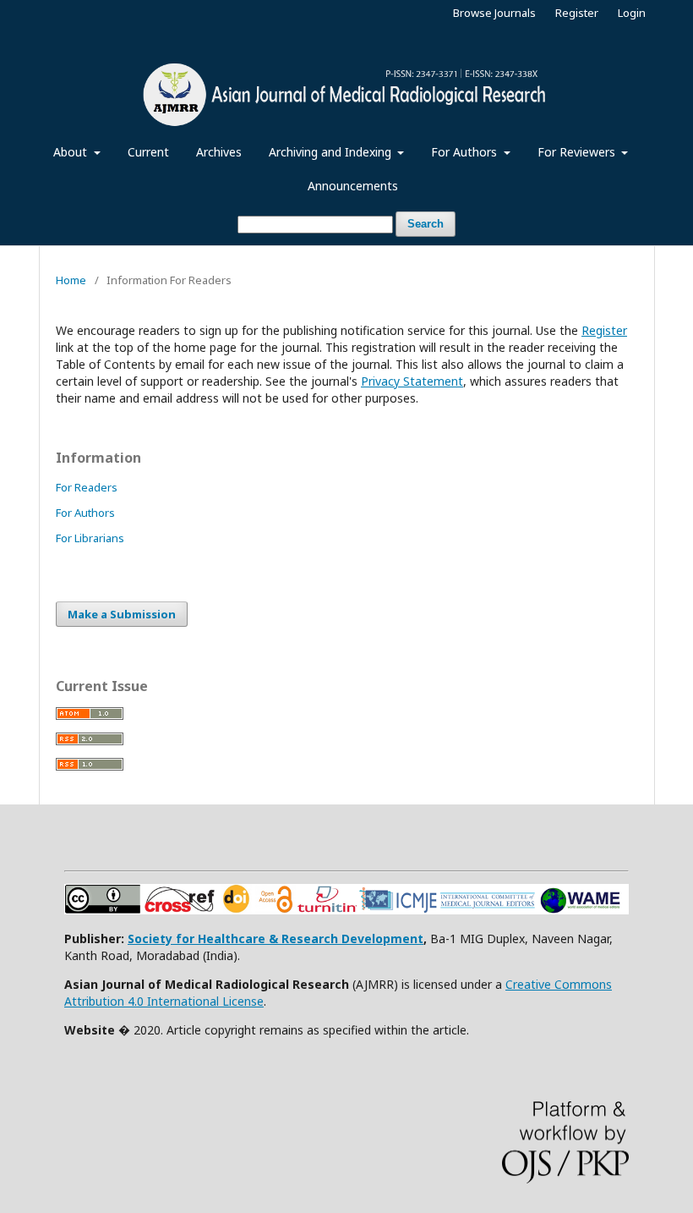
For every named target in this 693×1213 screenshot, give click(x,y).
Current (148, 152)
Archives (219, 152)
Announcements (353, 186)
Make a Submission (122, 614)
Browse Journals (494, 12)
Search (425, 223)
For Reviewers (578, 152)
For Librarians (90, 538)
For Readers (86, 487)
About (71, 152)
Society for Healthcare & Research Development (275, 938)
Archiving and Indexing (332, 152)
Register (576, 12)
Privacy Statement (412, 381)
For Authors (465, 152)
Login (632, 12)
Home (71, 280)
